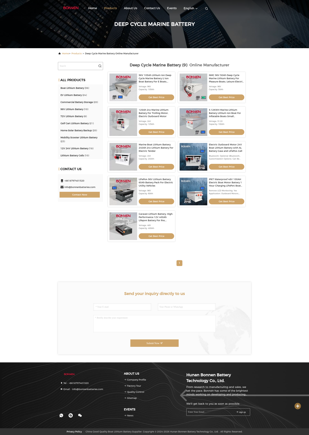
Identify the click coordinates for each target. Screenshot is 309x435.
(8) (74, 116)
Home (92, 8)
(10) (74, 109)
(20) (79, 102)
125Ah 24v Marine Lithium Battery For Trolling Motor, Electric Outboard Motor (154, 113)
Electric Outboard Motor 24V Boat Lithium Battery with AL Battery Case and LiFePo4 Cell (225, 147)
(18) (77, 148)
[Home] (71, 8)
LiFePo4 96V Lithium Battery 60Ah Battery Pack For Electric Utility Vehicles (156, 182)
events (172, 8)
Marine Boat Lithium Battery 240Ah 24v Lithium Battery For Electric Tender (156, 147)
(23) (79, 139)
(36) (75, 88)
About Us (130, 8)
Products (110, 8)
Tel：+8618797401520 (76, 383)
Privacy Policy (74, 431)
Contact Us (152, 8)
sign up (242, 412)
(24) (74, 95)
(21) (77, 123)
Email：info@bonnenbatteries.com (83, 389)
